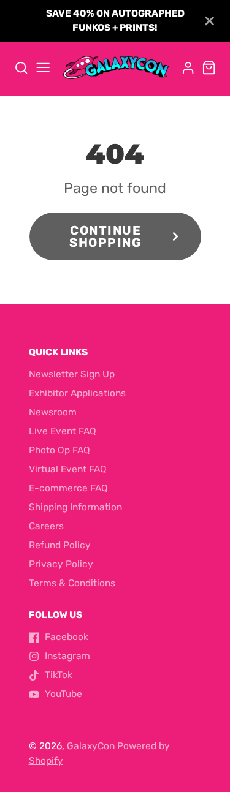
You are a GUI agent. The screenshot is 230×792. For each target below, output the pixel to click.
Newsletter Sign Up (72, 374)
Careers (46, 526)
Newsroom (53, 412)
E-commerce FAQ (68, 488)
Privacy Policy (61, 564)
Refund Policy (60, 545)
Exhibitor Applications (77, 393)
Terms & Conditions (72, 583)
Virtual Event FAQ (68, 469)
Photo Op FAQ (59, 450)
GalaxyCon (91, 746)
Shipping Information (75, 507)
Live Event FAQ (62, 431)
